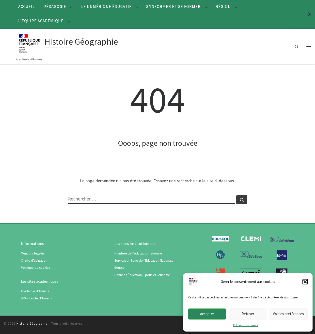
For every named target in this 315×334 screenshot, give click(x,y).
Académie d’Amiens (35, 291)
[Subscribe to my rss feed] (309, 14)
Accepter (207, 313)
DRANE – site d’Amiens (36, 298)
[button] (305, 281)
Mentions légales (32, 253)
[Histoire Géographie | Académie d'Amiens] (29, 42)
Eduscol (119, 268)
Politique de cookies (245, 325)
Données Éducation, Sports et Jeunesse (142, 275)
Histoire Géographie (31, 323)
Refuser (248, 313)
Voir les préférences (288, 313)
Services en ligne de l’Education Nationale (143, 260)
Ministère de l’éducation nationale (138, 253)
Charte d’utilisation (34, 260)
